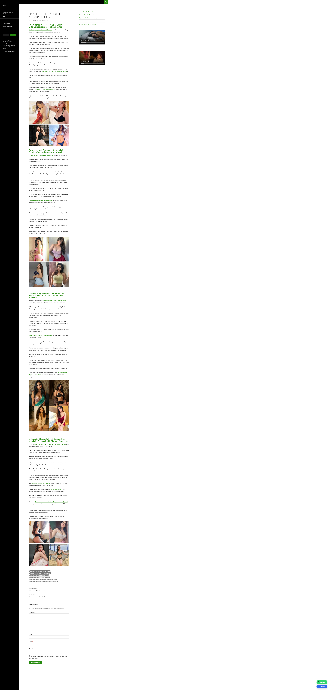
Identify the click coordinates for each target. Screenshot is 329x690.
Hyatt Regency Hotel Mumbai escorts (39, 577)
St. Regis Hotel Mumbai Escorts (87, 24)
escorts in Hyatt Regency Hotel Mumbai (40, 573)
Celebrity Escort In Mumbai (86, 15)
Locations (47, 2)
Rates (70, 2)
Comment (32, 612)
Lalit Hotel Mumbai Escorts (86, 21)
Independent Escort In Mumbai (59, 2)
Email (31, 641)
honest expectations (57, 489)
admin (34, 20)
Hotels (40, 2)
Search (4, 33)
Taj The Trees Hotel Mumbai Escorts (38, 589)
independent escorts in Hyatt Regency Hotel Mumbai (51, 502)
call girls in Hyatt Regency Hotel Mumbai (54, 300)
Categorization (86, 2)
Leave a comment (43, 20)
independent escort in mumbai (41, 483)
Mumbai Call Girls (98, 2)
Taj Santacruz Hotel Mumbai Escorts (38, 596)
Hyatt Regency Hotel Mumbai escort (44, 89)
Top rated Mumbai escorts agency (88, 18)
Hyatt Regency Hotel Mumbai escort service (54, 71)
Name (31, 634)
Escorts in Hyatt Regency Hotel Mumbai (41, 155)
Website (31, 649)
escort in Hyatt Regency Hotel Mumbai (40, 571)
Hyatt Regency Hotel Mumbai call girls (40, 335)
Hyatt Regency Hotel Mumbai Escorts (40, 30)
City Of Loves (7, 2)
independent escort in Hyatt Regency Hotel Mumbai (50, 444)
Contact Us (77, 2)
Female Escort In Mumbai (86, 11)
